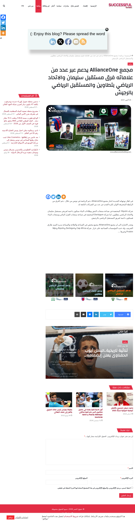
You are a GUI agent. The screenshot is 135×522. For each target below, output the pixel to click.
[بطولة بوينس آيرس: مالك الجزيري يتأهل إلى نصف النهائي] (59, 399)
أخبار (53, 6)
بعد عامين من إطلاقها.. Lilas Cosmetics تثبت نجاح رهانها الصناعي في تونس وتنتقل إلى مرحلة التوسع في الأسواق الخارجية (20, 140)
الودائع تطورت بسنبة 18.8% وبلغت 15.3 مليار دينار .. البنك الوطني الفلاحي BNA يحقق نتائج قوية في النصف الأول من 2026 (20, 121)
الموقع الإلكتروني (81, 478)
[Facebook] (48, 196)
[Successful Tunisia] (120, 6)
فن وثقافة (45, 6)
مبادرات (66, 6)
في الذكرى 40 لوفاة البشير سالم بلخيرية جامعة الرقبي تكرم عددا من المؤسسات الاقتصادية (105, 353)
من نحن (30, 6)
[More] (63, 196)
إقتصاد (85, 6)
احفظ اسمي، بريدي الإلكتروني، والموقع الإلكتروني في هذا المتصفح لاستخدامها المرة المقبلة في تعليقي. (94, 488)
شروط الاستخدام (71, 516)
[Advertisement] (89, 175)
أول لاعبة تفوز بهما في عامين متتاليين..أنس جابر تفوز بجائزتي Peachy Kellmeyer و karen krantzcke (90, 413)
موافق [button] (10, 517)
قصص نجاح (75, 6)
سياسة (59, 6)
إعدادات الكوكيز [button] (21, 517)
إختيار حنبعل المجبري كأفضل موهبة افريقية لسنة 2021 (122, 409)
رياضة (38, 6)
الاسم (130, 468)
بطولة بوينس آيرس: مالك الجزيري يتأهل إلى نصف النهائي (59, 411)
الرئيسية (93, 6)
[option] (89, 352)
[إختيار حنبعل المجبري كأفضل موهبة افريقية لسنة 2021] (120, 398)
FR (22, 6)
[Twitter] (53, 196)
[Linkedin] (58, 196)
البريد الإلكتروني (126, 478)
